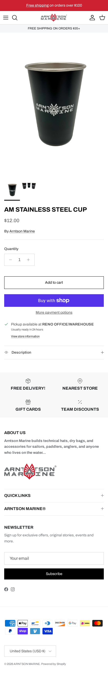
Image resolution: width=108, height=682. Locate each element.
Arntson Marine (22, 231)
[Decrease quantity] (9, 260)
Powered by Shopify (53, 663)
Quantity (11, 249)
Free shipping (37, 5)
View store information (25, 336)
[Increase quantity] (29, 260)
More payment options (54, 312)
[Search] (17, 17)
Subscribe (54, 574)
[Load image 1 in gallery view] (54, 105)
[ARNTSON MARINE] (54, 18)
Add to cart (54, 282)
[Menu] (6, 17)
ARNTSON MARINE (27, 663)
